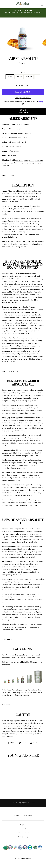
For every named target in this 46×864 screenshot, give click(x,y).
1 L (37, 76)
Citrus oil (5, 165)
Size (23, 72)
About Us (23, 829)
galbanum (16, 163)
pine (3, 163)
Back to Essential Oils (25, 803)
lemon (26, 160)
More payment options (23, 97)
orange (31, 160)
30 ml (10, 76)
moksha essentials (23, 816)
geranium (39, 160)
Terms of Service (23, 833)
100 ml (19, 76)
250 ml (29, 76)
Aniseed (19, 160)
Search (23, 825)
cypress (34, 163)
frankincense (25, 163)
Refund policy (23, 837)
